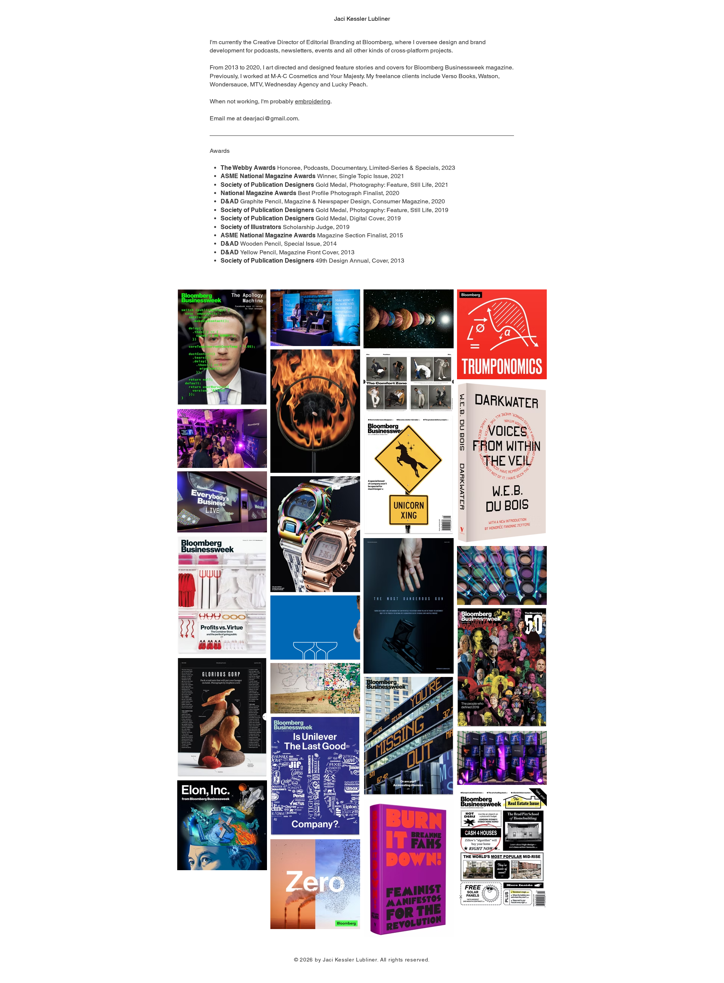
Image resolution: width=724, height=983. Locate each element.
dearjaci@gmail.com (270, 118)
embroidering (312, 101)
